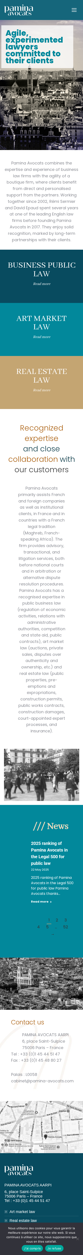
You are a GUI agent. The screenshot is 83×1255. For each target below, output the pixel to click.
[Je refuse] (77, 1239)
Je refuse (54, 1248)
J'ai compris (32, 1248)
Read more (41, 284)
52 (65, 927)
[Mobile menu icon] (74, 10)
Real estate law (23, 1220)
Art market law (22, 1212)
